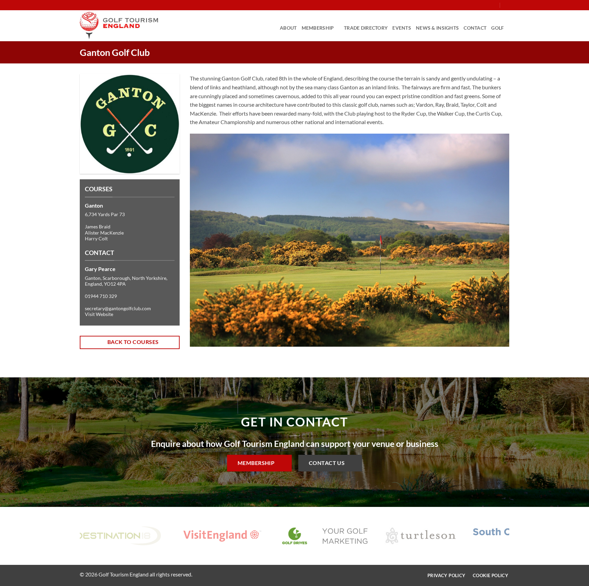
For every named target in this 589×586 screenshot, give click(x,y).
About (288, 28)
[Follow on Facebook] (468, 5)
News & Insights (437, 28)
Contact (475, 28)
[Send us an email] (487, 5)
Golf (497, 28)
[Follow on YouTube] (494, 5)
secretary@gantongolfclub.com (118, 308)
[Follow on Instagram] (474, 5)
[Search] (506, 5)
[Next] (494, 245)
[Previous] (204, 245)
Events (401, 28)
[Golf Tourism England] (119, 25)
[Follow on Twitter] (481, 5)
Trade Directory (366, 28)
